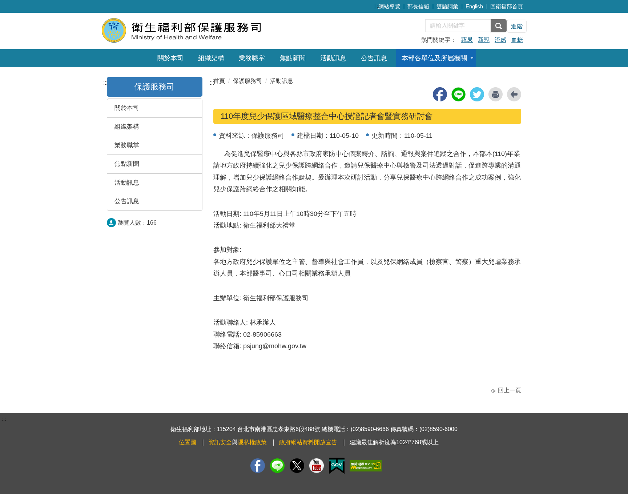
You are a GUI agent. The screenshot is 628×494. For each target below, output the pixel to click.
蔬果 (467, 40)
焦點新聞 (292, 58)
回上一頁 (509, 390)
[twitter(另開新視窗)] (477, 94)
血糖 (517, 40)
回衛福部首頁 (506, 6)
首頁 (219, 81)
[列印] (495, 94)
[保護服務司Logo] (189, 30)
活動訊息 (333, 58)
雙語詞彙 (447, 6)
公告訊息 (374, 58)
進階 (517, 26)
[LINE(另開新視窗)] (277, 465)
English (474, 6)
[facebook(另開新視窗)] (440, 94)
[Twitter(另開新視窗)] (297, 465)
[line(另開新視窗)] (458, 94)
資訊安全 (220, 442)
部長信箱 (418, 6)
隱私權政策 (252, 442)
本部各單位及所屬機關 (434, 58)
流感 (500, 40)
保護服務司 (247, 81)
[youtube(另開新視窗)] (316, 465)
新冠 (484, 40)
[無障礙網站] (366, 465)
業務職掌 (252, 58)
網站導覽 (389, 6)
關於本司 (170, 58)
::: (379, 6)
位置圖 (187, 442)
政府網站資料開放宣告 (308, 442)
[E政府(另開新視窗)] (337, 466)
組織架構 (211, 58)
